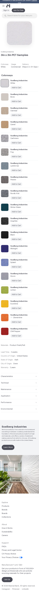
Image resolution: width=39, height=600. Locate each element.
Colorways (7, 75)
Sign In (6, 10)
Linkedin (25, 589)
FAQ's (4, 546)
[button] (3, 6)
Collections (6, 517)
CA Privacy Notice (9, 554)
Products (5, 506)
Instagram (6, 589)
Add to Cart (16, 170)
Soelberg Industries (7, 51)
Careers (5, 535)
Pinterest (16, 589)
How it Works (7, 528)
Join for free (18, 10)
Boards (4, 513)
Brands (4, 510)
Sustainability (7, 532)
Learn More (8, 447)
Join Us (7, 579)
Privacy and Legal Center (12, 550)
